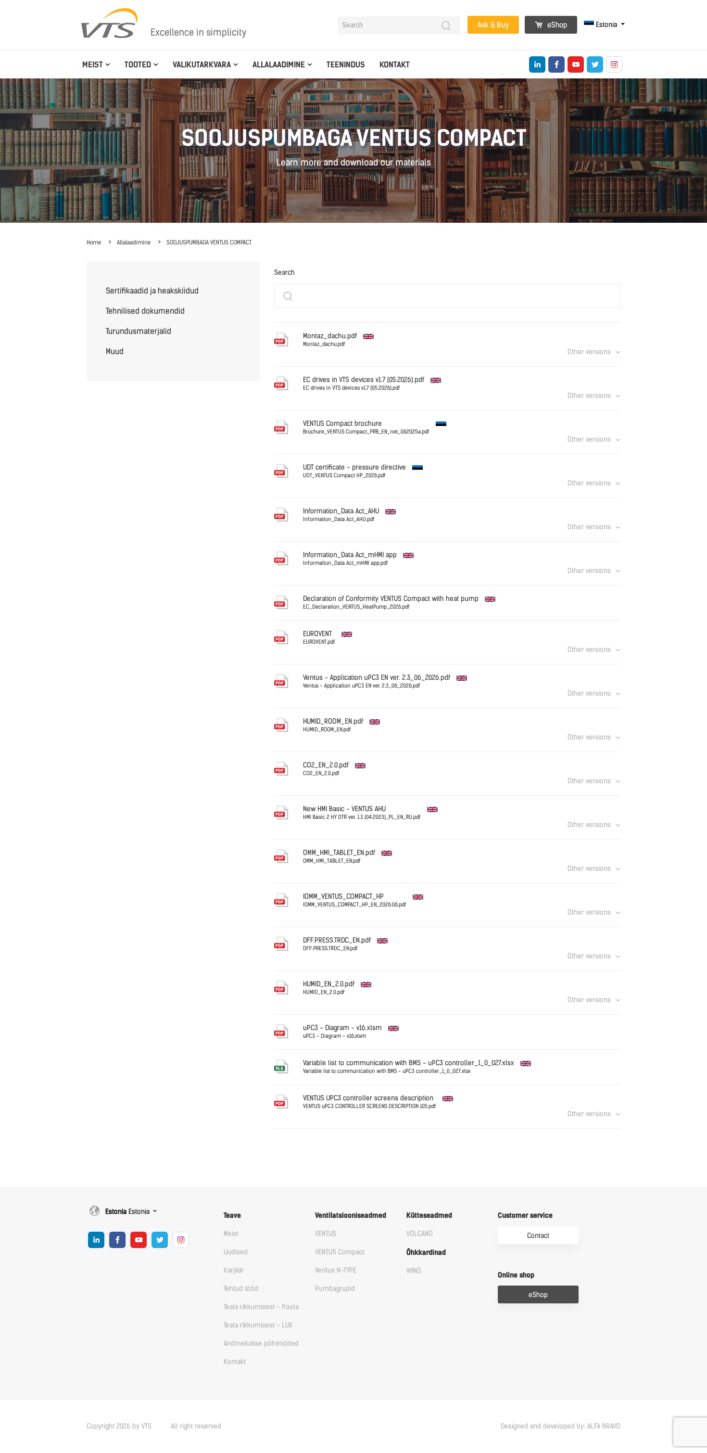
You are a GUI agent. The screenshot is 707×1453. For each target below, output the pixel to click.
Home (94, 242)
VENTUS (325, 1234)
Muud (115, 351)
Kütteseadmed (429, 1215)
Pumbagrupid (335, 1289)
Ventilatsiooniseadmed (350, 1215)
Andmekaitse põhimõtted (261, 1343)
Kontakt (394, 64)
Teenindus (346, 64)
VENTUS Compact (340, 1252)
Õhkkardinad (426, 1253)
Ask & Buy (493, 25)
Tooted (138, 64)
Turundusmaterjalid (138, 331)
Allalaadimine (278, 64)
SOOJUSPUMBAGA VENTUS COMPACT (209, 242)
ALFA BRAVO (603, 1426)
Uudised (236, 1252)
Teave (232, 1215)
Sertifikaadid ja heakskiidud (152, 290)
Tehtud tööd (241, 1289)
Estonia (606, 25)
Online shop (516, 1275)
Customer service (525, 1215)
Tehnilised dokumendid (145, 311)
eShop (556, 25)
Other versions (589, 352)
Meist (92, 64)
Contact (538, 1236)
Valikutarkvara (202, 64)
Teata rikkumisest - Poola (261, 1307)
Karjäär (234, 1270)
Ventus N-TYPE (335, 1270)
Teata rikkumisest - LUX (258, 1325)
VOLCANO (419, 1234)
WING (413, 1271)
